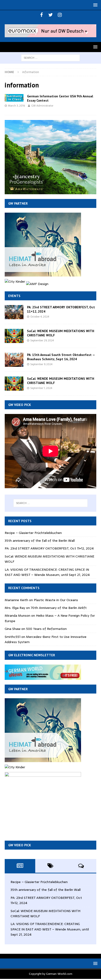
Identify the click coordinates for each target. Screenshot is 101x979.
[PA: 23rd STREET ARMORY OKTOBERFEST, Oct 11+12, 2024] (14, 312)
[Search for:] (50, 57)
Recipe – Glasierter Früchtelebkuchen (33, 532)
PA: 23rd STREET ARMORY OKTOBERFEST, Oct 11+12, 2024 (49, 548)
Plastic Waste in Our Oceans (56, 600)
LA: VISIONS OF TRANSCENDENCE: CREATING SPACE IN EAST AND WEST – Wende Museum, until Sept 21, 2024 (47, 572)
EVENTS (14, 296)
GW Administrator (42, 105)
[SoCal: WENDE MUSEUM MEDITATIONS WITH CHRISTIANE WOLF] (14, 336)
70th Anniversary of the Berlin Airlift (59, 607)
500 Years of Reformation (46, 628)
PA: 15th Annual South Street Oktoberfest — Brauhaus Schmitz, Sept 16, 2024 (61, 357)
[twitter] (51, 15)
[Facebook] (41, 15)
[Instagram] (60, 15)
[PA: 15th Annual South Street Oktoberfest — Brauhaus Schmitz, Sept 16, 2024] (14, 360)
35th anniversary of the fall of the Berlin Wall (40, 540)
